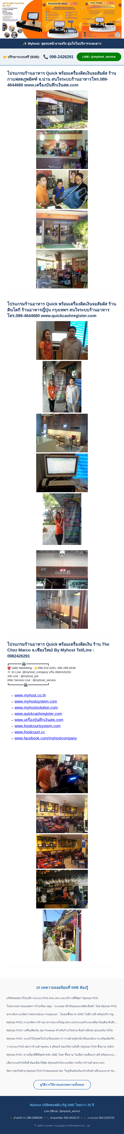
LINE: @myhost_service (99, 56)
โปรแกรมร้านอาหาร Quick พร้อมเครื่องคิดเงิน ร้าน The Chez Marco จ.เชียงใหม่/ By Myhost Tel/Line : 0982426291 (58, 650)
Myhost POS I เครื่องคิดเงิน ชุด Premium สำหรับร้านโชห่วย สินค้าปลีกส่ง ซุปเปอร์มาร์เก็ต (59, 1030)
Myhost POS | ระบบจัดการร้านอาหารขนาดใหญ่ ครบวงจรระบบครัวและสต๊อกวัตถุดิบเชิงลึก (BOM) (60, 1022)
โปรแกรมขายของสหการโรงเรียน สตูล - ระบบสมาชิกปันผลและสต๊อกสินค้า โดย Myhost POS (61, 1006)
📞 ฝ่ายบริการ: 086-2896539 (26, 1117)
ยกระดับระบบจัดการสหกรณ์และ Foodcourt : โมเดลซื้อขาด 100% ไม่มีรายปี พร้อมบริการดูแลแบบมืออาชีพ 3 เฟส (61, 1014)
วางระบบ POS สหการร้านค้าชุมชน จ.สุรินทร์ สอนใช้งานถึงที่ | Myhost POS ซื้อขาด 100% (60, 1046)
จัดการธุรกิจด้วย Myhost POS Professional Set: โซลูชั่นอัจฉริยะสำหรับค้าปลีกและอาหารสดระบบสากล (61, 1071)
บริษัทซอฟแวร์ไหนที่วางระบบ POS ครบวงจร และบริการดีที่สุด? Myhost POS (52, 998)
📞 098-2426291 (58, 56)
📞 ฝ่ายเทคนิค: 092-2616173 (62, 1117)
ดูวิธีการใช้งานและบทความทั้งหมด (62, 1084)
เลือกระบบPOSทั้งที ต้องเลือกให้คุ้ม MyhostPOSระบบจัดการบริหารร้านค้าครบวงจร (55, 1062)
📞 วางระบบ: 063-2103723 (98, 1117)
